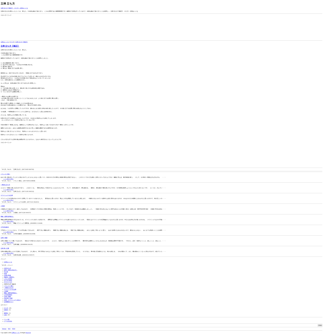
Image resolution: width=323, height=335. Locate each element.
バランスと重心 (5, 174)
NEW (13, 328)
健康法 (6, 313)
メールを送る (8, 321)
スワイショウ (8, 282)
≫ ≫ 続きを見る (8, 179)
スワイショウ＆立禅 (7, 195)
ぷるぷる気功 (8, 279)
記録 (5, 315)
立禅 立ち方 (7, 268)
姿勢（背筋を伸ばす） (10, 270)
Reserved (28, 332)
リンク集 (6, 319)
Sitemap (4, 328)
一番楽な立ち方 (5, 184)
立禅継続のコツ (8, 302)
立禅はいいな (5, 42)
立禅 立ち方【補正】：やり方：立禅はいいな (14, 8)
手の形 (6, 272)
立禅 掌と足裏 (5, 248)
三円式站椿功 (5, 227)
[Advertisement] (51, 28)
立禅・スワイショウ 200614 (12, 300)
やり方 (12, 42)
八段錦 (3, 206)
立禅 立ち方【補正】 (21, 42)
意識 (5, 273)
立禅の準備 (7, 275)
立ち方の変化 (8, 280)
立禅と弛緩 (4, 237)
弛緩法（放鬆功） (9, 277)
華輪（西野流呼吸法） (7, 216)
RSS (9, 328)
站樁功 (6, 310)
